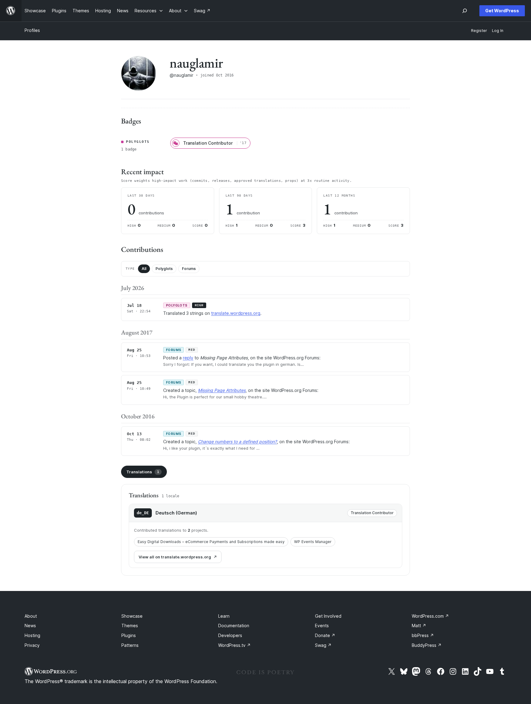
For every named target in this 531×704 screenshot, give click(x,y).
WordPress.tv (234, 645)
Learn (224, 616)
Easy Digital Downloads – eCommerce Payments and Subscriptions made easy (211, 541)
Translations (142, 471)
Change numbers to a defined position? (237, 441)
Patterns (130, 645)
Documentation (233, 625)
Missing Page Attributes (222, 390)
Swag (323, 645)
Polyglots (164, 268)
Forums (189, 268)
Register (479, 30)
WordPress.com (430, 616)
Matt (419, 625)
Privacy (32, 645)
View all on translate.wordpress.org (175, 556)
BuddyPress (427, 645)
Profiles (32, 30)
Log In (497, 30)
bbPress (423, 635)
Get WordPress (502, 10)
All (144, 268)
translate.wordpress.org (235, 313)
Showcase (132, 616)
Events (322, 625)
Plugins (128, 635)
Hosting (32, 635)
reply (188, 357)
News (30, 625)
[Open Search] (464, 11)
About (31, 616)
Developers (230, 635)
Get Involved (328, 616)
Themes (129, 625)
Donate (325, 635)
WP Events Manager (313, 541)
